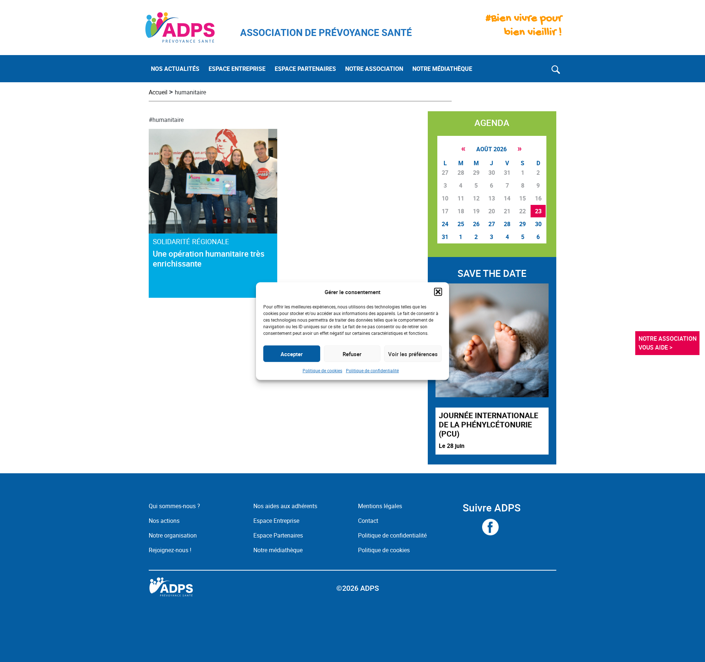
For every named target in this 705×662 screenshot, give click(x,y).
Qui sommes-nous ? (174, 506)
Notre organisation (173, 535)
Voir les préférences (413, 353)
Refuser (352, 353)
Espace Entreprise (276, 521)
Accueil (158, 92)
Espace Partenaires (278, 535)
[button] (438, 292)
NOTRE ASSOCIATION (374, 69)
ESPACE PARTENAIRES (305, 69)
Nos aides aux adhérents (285, 506)
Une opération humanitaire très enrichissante (208, 258)
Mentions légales (380, 506)
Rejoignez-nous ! (170, 550)
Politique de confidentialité (372, 370)
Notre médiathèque (278, 550)
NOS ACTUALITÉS (175, 69)
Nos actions (164, 521)
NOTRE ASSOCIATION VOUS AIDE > (668, 342)
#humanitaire (166, 120)
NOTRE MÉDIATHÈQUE (442, 69)
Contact (368, 521)
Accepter (292, 353)
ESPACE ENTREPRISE (237, 69)
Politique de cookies (322, 370)
